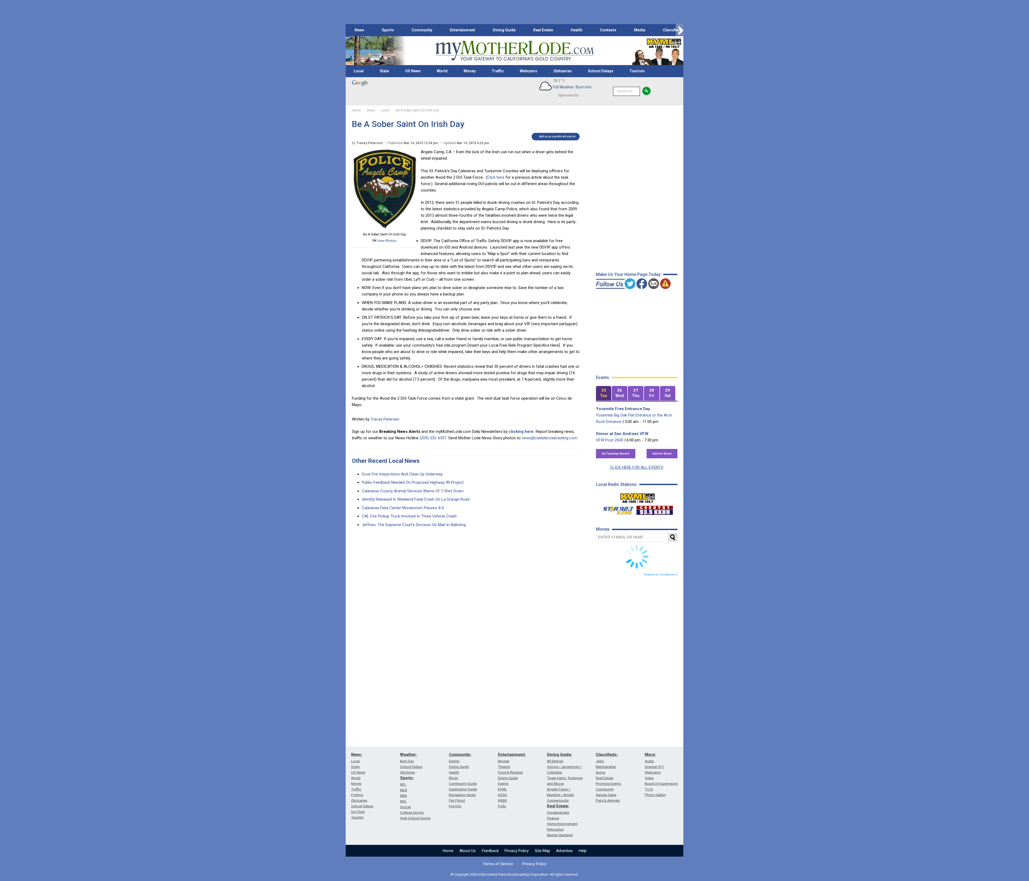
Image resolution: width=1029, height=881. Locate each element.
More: (650, 754)
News (359, 30)
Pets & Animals (608, 800)
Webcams (528, 71)
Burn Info (584, 87)
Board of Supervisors (661, 784)
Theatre (504, 767)
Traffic (498, 71)
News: (356, 754)
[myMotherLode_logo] (514, 51)
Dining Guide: (559, 754)
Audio (649, 761)
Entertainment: (512, 754)
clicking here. (522, 431)
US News (413, 71)
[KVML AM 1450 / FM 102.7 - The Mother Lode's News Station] (637, 496)
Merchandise (606, 767)
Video (649, 778)
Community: (460, 754)
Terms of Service (498, 863)
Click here (495, 177)
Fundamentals (558, 813)
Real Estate (543, 30)
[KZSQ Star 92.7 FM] (615, 509)
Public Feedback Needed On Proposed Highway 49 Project (413, 482)
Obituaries (562, 71)
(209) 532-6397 (433, 438)
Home (448, 850)
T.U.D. (649, 789)
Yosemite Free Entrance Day (623, 408)
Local (359, 71)
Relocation (555, 829)
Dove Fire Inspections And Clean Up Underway (402, 474)
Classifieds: (607, 754)
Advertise (564, 850)
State (384, 71)
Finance (553, 818)
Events (454, 761)
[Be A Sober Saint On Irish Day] (384, 228)
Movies (503, 761)
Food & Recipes (510, 772)
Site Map (542, 850)
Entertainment (462, 30)
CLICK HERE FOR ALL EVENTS (636, 467)
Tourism (637, 71)
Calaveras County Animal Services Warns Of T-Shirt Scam (413, 491)
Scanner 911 (654, 767)
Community (422, 30)
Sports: (407, 777)
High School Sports (415, 818)
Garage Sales (606, 795)
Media (639, 30)
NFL (403, 784)
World (442, 71)
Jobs (600, 761)
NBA (403, 796)
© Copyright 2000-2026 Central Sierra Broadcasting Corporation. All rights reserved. (514, 874)
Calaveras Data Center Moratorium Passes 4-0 (403, 507)
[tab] (604, 393)
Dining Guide (504, 30)
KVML (502, 789)
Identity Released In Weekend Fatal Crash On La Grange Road (415, 499)
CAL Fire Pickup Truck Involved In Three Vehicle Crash (409, 516)
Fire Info (455, 806)
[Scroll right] (679, 30)
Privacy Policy (517, 850)
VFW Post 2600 (609, 440)
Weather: (408, 754)
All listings (555, 761)
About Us (467, 850)
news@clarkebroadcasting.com (549, 438)
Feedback (490, 850)
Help (583, 850)
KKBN (502, 800)
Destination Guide (463, 789)
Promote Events (608, 784)
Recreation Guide (462, 795)
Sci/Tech (358, 812)
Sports (388, 30)
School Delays (600, 71)
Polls (502, 806)
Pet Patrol (457, 800)
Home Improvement (562, 824)
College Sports (412, 813)
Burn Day (407, 761)
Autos (600, 772)
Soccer (405, 807)
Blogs (453, 778)
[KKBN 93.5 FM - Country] (654, 509)
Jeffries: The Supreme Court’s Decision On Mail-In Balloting (414, 524)
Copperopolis (558, 800)
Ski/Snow (407, 772)
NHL (403, 801)
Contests (608, 30)
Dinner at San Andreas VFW (622, 433)
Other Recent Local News (386, 461)
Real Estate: (558, 806)
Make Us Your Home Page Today (628, 274)
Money (470, 71)
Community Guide (463, 784)
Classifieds (673, 30)
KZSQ (502, 795)
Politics (357, 795)
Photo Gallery (655, 795)
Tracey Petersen (385, 419)
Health (576, 30)
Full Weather (563, 87)
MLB (403, 790)
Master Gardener (560, 835)
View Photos (386, 241)
